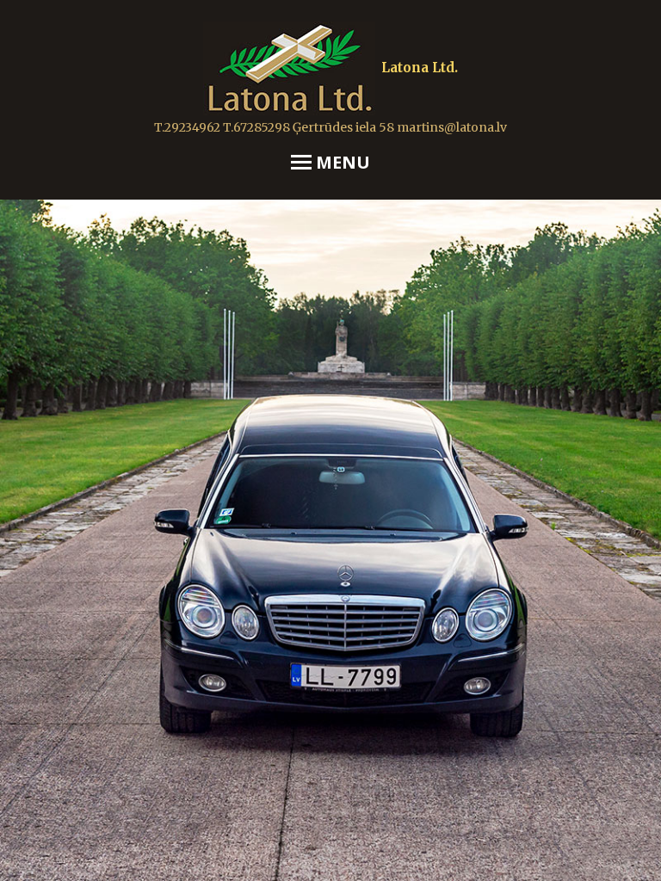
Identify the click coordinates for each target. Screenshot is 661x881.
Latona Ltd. (419, 67)
